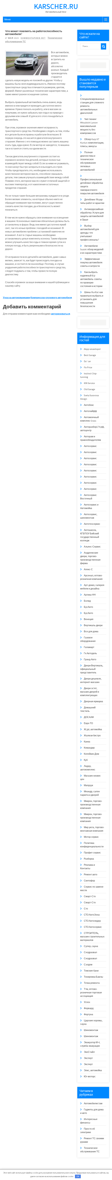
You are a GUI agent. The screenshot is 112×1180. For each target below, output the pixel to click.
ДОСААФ (89, 717)
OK (78, 1176)
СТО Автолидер (92, 920)
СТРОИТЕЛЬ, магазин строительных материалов (92, 937)
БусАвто (88, 607)
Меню (7, 19)
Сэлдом (88, 964)
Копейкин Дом (91, 753)
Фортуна (88, 1014)
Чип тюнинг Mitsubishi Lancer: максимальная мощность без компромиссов (89, 126)
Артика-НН (90, 594)
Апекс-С (88, 569)
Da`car (87, 361)
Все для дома (91, 631)
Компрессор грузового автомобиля (51, 297)
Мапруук (88, 785)
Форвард (88, 1008)
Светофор (89, 880)
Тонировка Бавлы (93, 976)
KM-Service (89, 383)
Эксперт (88, 1058)
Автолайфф (90, 411)
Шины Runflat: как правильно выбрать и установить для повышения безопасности (91, 299)
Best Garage (90, 355)
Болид (87, 600)
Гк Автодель (90, 653)
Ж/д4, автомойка (93, 729)
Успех (87, 1002)
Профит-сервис (92, 852)
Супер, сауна (91, 946)
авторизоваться (60, 313)
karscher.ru (56, 6)
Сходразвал (90, 952)
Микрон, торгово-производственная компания (91, 805)
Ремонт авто (90, 874)
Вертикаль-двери (93, 625)
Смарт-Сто (90, 896)
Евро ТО (88, 723)
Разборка (89, 858)
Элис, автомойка (93, 1070)
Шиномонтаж (91, 1030)
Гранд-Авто (90, 659)
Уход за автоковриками (16, 297)
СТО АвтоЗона (92, 914)
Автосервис (90, 446)
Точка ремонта (92, 982)
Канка (87, 741)
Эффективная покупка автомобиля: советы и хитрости (91, 262)
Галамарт (89, 647)
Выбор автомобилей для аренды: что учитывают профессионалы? (89, 232)
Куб (86, 760)
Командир (89, 747)
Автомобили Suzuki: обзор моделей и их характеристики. (91, 249)
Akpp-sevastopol (92, 349)
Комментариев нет (33, 38)
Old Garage (89, 389)
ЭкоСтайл (89, 1052)
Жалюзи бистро (92, 735)
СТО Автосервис (93, 926)
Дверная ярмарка (93, 701)
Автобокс (89, 405)
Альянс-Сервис (92, 546)
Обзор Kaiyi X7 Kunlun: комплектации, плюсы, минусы (92, 143)
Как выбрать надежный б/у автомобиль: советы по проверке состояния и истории (91, 279)
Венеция (88, 619)
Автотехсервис (92, 523)
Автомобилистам (93, 1103)
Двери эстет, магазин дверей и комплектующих (89, 692)
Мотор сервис (91, 836)
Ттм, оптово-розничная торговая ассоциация (91, 993)
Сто (86, 908)
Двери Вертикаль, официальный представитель (91, 669)
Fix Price (88, 367)
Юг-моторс (90, 1076)
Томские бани (91, 970)
